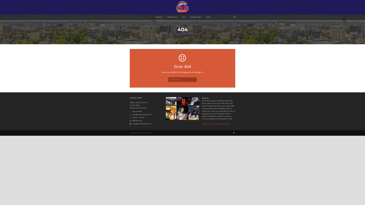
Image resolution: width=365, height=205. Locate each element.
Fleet (184, 17)
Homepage (159, 17)
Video (208, 17)
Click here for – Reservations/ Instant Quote (216, 124)
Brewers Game (196, 17)
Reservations (172, 17)
